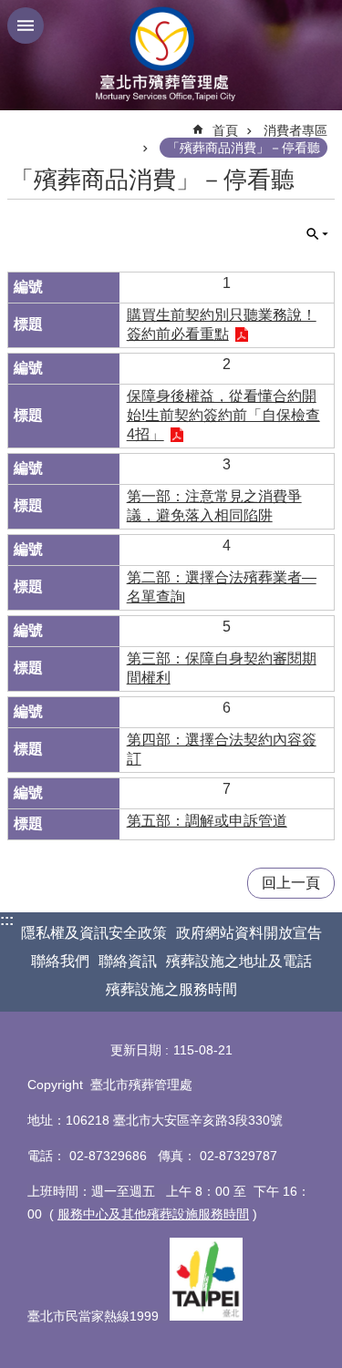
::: (7, 920)
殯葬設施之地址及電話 (239, 961)
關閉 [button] (25, 25)
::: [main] (19, 122)
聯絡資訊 (127, 961)
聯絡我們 (60, 961)
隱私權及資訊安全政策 (94, 933)
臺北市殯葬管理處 (171, 55)
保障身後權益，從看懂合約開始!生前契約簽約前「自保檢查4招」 (223, 415)
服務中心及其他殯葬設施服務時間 (153, 1214)
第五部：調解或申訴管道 (207, 820)
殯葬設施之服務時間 (171, 989)
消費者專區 (295, 130)
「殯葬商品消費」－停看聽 (243, 147)
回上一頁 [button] (291, 882)
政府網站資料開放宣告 (249, 933)
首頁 (225, 130)
